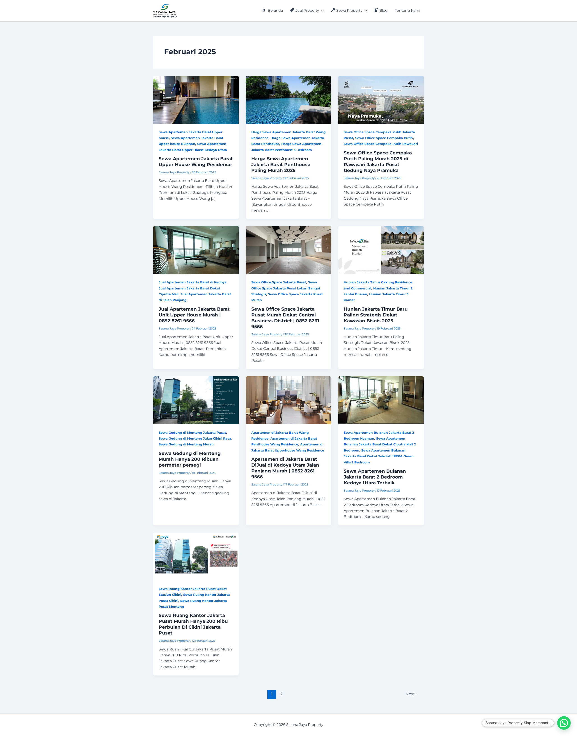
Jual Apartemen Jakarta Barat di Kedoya (193, 282)
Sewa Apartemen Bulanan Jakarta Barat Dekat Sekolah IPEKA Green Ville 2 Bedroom (379, 456)
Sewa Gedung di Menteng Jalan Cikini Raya (195, 438)
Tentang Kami (407, 10)
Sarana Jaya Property (165, 16)
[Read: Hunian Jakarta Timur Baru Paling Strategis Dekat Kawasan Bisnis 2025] (381, 250)
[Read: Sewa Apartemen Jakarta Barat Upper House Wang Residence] (196, 99)
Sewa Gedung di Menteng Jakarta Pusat (192, 433)
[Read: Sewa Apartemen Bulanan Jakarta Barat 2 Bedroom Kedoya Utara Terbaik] (381, 400)
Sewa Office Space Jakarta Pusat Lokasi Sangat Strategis (285, 288)
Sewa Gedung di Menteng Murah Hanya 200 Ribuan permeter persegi (190, 459)
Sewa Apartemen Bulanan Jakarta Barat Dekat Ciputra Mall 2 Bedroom (380, 444)
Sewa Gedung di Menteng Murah (186, 444)
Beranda (275, 10)
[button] (321, 10)
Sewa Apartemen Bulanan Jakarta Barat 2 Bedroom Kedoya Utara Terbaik (375, 476)
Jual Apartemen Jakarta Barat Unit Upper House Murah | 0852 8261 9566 (194, 314)
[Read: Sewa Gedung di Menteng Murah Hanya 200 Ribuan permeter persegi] (196, 400)
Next (412, 693)
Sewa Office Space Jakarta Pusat (278, 282)
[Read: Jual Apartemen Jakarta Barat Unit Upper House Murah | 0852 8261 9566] (196, 250)
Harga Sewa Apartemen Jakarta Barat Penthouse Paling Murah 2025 (280, 164)
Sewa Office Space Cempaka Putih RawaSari (381, 144)
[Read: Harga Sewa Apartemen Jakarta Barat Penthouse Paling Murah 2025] (288, 99)
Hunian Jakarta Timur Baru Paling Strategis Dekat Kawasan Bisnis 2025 (376, 314)
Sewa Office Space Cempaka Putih (384, 138)
